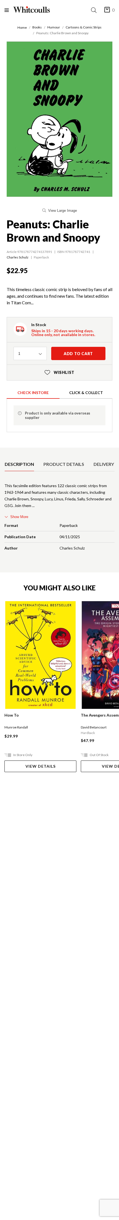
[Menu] (8, 10)
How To (11, 715)
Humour (53, 27)
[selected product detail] (6, 452)
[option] (19, 464)
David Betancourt (94, 727)
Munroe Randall (16, 727)
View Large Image (62, 210)
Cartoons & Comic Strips (84, 27)
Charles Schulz (18, 257)
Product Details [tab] (63, 464)
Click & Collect (86, 392)
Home (22, 27)
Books (37, 27)
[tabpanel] (59, 518)
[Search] (95, 10)
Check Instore (33, 392)
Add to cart (78, 353)
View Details (40, 766)
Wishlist (59, 372)
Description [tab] (19, 464)
